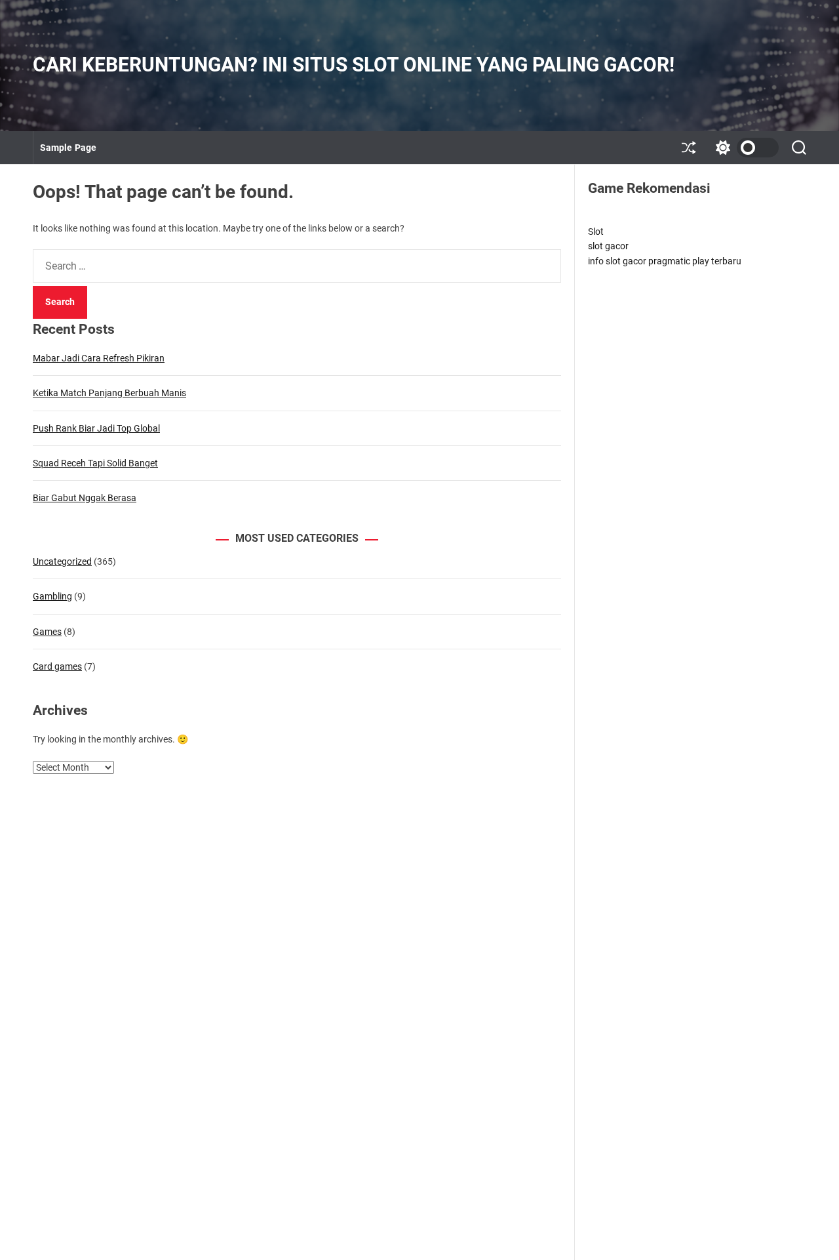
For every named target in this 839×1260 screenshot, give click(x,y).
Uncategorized (62, 561)
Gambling (52, 596)
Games (47, 631)
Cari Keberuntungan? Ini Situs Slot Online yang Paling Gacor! (353, 65)
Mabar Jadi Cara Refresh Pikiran (99, 358)
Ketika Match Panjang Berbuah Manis (109, 393)
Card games (57, 666)
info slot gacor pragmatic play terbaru (664, 261)
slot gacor (608, 246)
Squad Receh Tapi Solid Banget (95, 463)
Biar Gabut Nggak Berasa (84, 498)
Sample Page (68, 147)
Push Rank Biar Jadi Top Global (96, 428)
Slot (596, 231)
